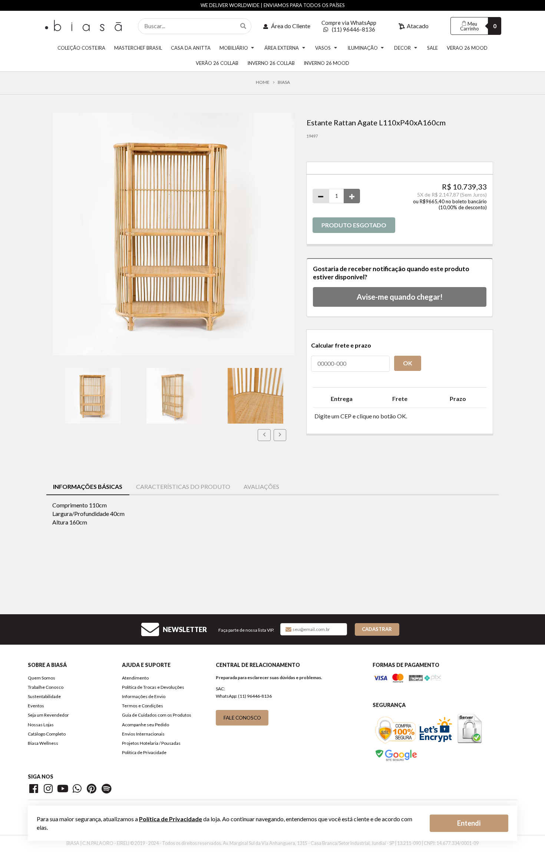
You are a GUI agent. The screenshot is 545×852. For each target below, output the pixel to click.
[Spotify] (106, 789)
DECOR (402, 48)
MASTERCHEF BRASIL (138, 48)
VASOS (323, 48)
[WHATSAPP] (78, 789)
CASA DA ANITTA (191, 48)
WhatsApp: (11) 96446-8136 (244, 696)
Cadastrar (377, 629)
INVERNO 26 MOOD (326, 63)
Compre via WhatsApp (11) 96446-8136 (348, 26)
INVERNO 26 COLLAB (271, 63)
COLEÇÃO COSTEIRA (81, 48)
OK (407, 362)
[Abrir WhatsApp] (529, 833)
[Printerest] (93, 789)
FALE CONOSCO (242, 717)
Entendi (468, 823)
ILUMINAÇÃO (362, 48)
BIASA (284, 82)
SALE (432, 48)
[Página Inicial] (85, 25)
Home (263, 82)
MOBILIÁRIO (233, 48)
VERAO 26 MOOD (467, 48)
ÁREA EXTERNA (281, 48)
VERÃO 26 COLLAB (217, 63)
